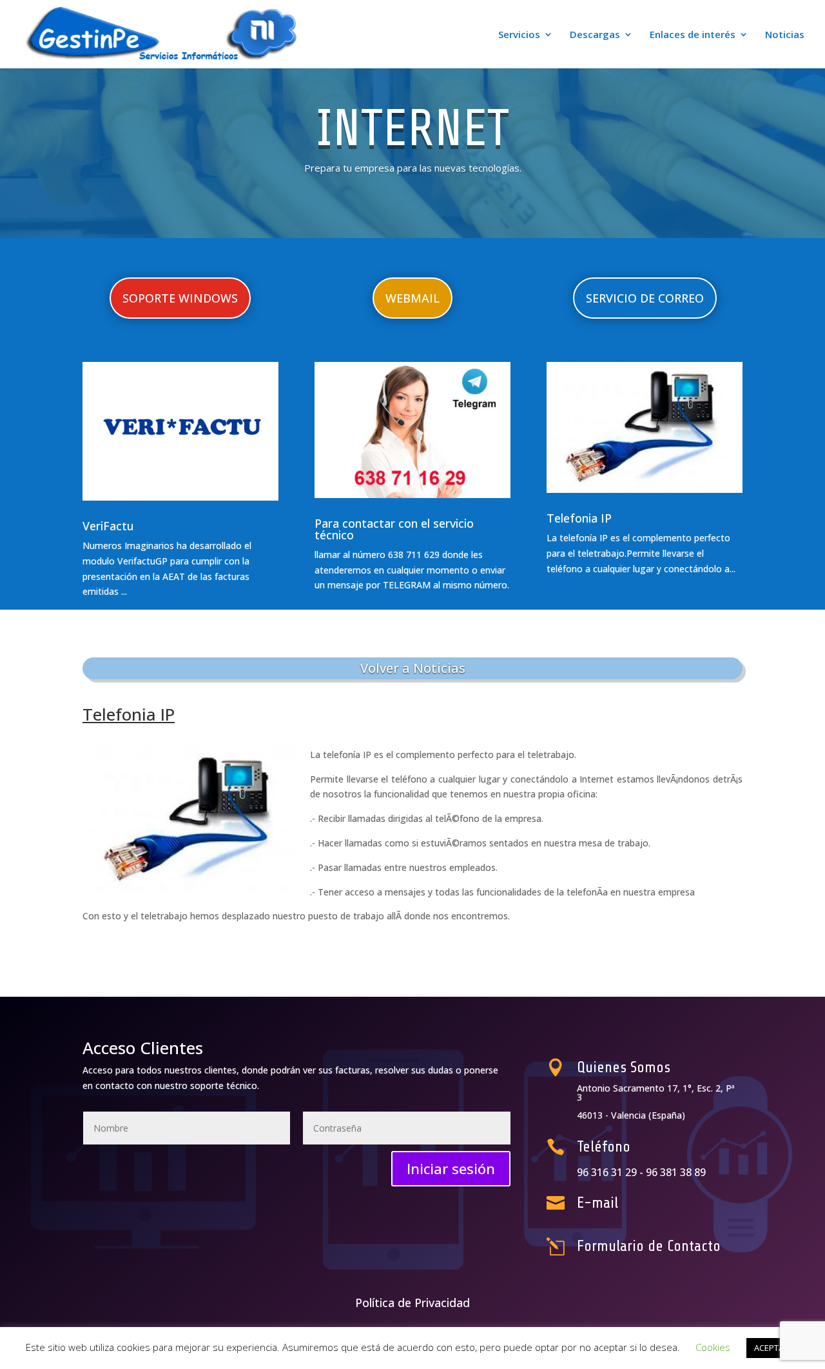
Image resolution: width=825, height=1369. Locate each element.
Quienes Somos (623, 1067)
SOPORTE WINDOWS (180, 298)
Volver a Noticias (412, 668)
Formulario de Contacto (649, 1246)
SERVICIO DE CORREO (645, 298)
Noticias (784, 35)
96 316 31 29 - (611, 1172)
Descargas (595, 35)
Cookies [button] (712, 1347)
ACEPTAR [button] (771, 1348)
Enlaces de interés (692, 35)
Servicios (519, 35)
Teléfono (603, 1146)
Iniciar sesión (451, 1168)
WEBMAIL (412, 298)
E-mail (597, 1203)
